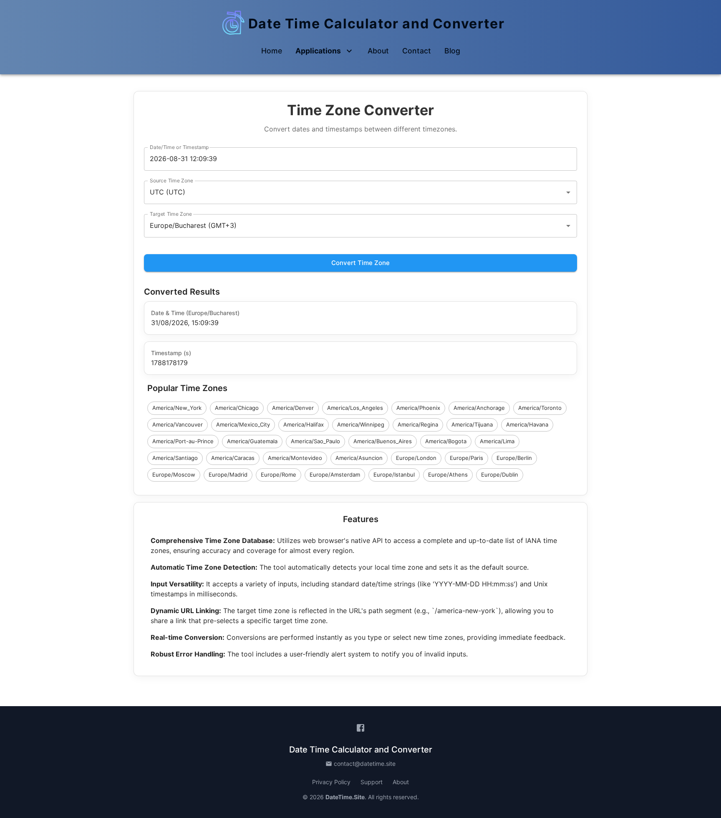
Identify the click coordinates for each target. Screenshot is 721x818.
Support (371, 781)
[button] (272, 50)
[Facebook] (360, 728)
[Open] (568, 192)
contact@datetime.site (365, 763)
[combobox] (349, 192)
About (401, 781)
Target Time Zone (171, 214)
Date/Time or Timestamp (179, 147)
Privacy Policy (331, 781)
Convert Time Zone (360, 263)
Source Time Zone (171, 180)
